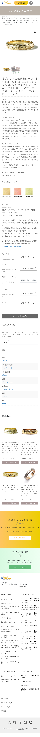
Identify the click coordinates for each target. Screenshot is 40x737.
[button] (35, 32)
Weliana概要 (4, 698)
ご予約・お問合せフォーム (28, 681)
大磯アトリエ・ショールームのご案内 (30, 676)
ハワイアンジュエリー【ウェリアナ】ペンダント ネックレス (30, 632)
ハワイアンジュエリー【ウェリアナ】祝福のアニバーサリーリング (30, 614)
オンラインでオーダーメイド (9, 676)
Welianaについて (6, 594)
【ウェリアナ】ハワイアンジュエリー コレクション (30, 621)
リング (4, 361)
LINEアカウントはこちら (20, 567)
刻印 (5, 336)
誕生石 (4, 264)
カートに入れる (19, 316)
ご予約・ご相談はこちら (20, 537)
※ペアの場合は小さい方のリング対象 (10, 270)
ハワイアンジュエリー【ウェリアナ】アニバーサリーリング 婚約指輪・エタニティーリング (30, 607)
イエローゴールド (29, 334)
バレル (4, 375)
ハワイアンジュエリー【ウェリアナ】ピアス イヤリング (30, 637)
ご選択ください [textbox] (28, 257)
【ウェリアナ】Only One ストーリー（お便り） (10, 636)
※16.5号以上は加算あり (8, 259)
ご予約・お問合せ (27, 671)
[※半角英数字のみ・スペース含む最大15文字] (16, 277)
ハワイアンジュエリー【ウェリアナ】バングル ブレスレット (30, 642)
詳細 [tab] (5, 342)
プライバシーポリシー (7, 703)
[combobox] (28, 257)
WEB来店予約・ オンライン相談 (22, 3)
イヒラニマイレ (7, 382)
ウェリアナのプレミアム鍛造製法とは (10, 613)
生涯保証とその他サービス (8, 622)
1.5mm (4, 396)
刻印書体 (5, 289)
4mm (4, 403)
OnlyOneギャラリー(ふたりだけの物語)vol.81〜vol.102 (10, 630)
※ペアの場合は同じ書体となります (10, 295)
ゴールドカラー (7, 302)
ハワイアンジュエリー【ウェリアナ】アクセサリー (30, 648)
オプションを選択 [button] (9, 462)
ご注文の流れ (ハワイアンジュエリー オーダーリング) (9, 641)
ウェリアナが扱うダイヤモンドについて (10, 652)
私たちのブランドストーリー (9, 599)
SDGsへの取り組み (6, 707)
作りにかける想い (6, 603)
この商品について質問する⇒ (11, 246)
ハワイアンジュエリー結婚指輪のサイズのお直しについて (10, 646)
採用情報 (3, 711)
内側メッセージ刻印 (8, 277)
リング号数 (6, 254)
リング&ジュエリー (27, 594)
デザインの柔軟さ (6, 618)
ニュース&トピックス (8, 671)
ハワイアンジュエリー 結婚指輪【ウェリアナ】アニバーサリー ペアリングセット (30, 600)
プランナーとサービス (7, 626)
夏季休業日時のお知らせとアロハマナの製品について (10, 680)
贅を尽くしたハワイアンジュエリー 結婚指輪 (10, 607)
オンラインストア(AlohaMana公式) (10, 663)
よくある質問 (24, 685)
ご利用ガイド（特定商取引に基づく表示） (30, 690)
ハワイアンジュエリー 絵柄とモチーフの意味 (10, 657)
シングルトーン (7, 368)
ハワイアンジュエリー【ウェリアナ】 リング (30, 626)
